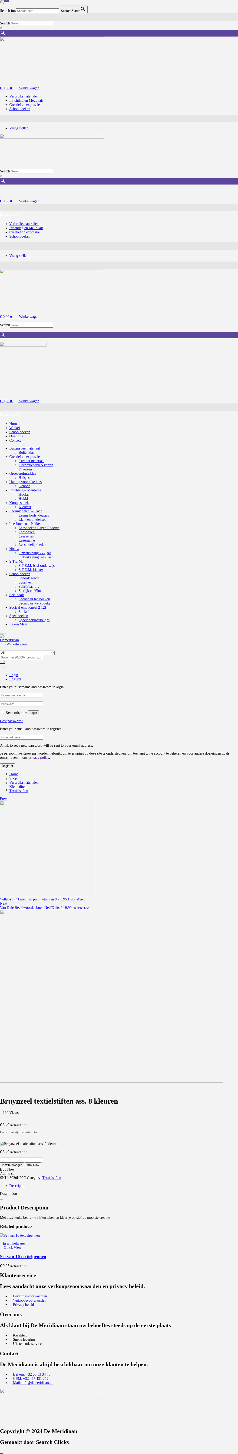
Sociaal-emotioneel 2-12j (27, 607)
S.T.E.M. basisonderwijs (37, 565)
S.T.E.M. (16, 561)
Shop (13, 778)
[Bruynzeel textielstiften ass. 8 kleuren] (1, 1117)
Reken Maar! (19, 624)
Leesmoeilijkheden (32, 545)
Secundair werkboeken (35, 603)
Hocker (24, 494)
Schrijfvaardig (29, 586)
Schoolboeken (19, 432)
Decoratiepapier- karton (36, 465)
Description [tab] (17, 1186)
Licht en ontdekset (32, 519)
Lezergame (27, 540)
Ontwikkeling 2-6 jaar (35, 553)
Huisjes (24, 478)
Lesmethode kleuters (34, 515)
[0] (2, 80)
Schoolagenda (29, 578)
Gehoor (24, 486)
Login (33, 713)
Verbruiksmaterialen (24, 782)
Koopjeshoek (19, 503)
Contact (15, 440)
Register (7, 766)
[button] (119, 17)
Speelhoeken (18, 616)
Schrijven (26, 582)
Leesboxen (27, 532)
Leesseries (26, 536)
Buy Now (33, 1165)
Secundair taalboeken (34, 599)
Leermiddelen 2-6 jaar (25, 511)
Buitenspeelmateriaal (24, 448)
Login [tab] (13, 675)
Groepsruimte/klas (22, 473)
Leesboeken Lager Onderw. (39, 528)
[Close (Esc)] (223, 5)
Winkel (14, 428)
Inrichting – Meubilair (25, 490)
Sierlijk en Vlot (30, 591)
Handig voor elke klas (25, 482)
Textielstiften (18, 791)
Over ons (16, 436)
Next (3, 903)
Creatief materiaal (31, 461)
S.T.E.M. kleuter (31, 570)
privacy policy (38, 757)
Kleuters (25, 507)
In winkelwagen (12, 1165)
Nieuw (14, 549)
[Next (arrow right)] (230, 727)
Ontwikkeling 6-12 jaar (36, 557)
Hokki (23, 498)
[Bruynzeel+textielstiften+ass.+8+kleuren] (4, 1117)
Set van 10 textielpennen (23, 1256)
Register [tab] (15, 679)
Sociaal (24, 612)
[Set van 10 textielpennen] (20, 1235)
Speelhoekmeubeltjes (34, 620)
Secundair (16, 595)
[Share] (212, 5)
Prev (3, 799)
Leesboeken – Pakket (25, 524)
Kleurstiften (17, 787)
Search (5, 23)
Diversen (25, 469)
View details (9, 1090)
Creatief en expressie (24, 457)
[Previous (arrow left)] (8, 727)
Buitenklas (26, 452)
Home (13, 424)
